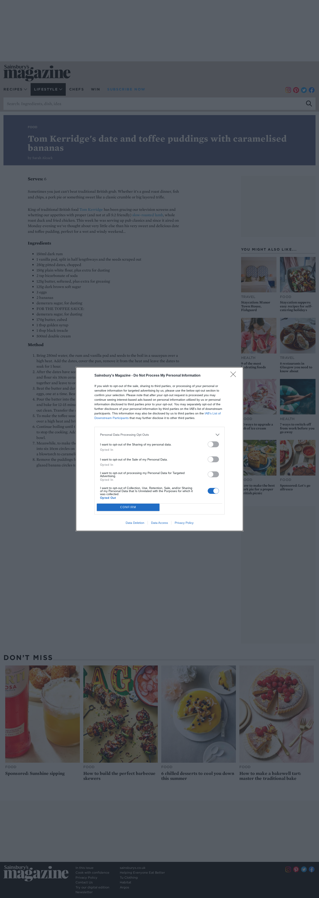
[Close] (234, 376)
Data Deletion (135, 522)
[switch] (213, 444)
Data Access (159, 522)
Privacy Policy (184, 522)
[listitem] (159, 434)
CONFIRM (128, 507)
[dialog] (159, 449)
